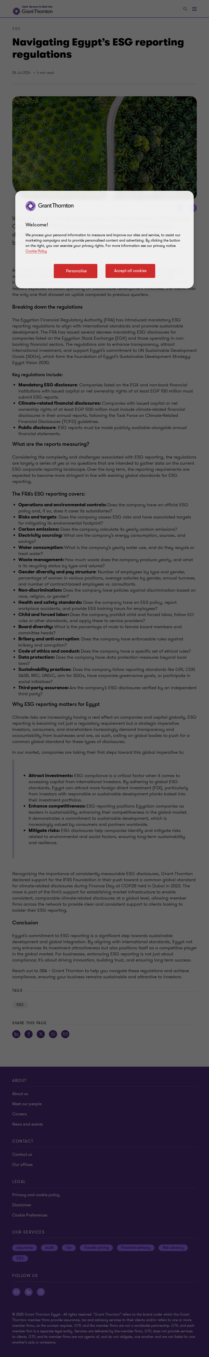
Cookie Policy (36, 251)
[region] (104, 239)
